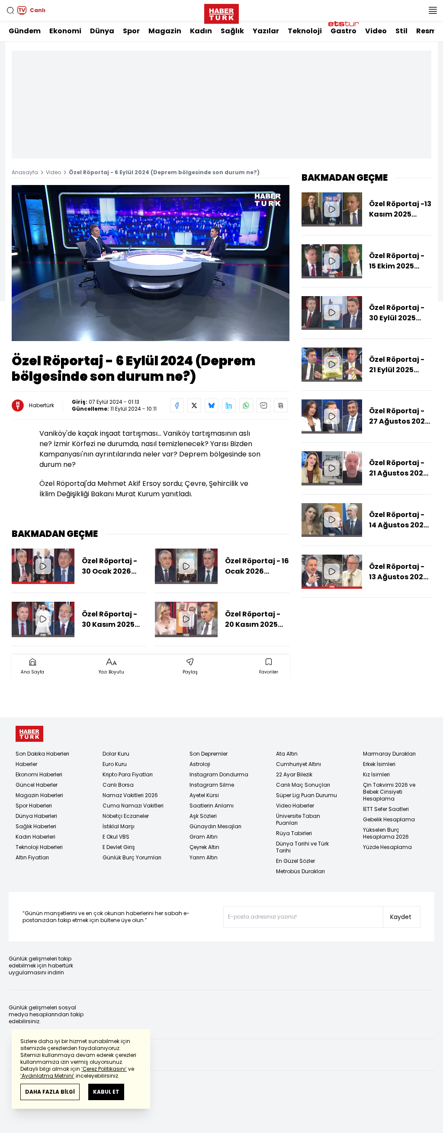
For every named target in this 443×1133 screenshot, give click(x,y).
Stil (401, 31)
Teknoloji (305, 31)
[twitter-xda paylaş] (194, 405)
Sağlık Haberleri (36, 826)
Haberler (26, 764)
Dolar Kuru (116, 753)
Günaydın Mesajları (215, 826)
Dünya (102, 31)
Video (376, 31)
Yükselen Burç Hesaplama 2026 (386, 833)
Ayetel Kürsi (204, 795)
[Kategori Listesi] (432, 10)
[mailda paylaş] (263, 405)
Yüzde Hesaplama (387, 847)
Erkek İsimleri (379, 764)
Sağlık (232, 31)
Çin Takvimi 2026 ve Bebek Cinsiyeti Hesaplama (389, 791)
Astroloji (199, 764)
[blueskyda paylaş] (211, 405)
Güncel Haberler (37, 784)
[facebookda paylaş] (177, 405)
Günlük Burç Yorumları (132, 857)
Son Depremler (208, 753)
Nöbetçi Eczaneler (126, 816)
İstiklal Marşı (119, 826)
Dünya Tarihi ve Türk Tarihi (302, 847)
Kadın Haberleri (35, 836)
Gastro (343, 31)
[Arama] (10, 10)
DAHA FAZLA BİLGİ (50, 1091)
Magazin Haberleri (39, 795)
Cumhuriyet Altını (298, 764)
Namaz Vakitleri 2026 (130, 795)
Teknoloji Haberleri (39, 847)
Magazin (164, 31)
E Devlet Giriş (119, 847)
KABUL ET (106, 1091)
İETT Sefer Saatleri (386, 809)
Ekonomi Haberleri (39, 774)
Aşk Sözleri (203, 816)
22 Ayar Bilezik (294, 774)
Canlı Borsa (118, 784)
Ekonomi (65, 31)
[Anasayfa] (29, 734)
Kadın (201, 31)
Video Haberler (295, 805)
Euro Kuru (115, 764)
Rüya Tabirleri (294, 833)
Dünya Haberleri (36, 816)
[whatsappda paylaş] (246, 405)
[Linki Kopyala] (281, 405)
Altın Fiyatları (32, 857)
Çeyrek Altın (204, 847)
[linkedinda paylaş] (229, 405)
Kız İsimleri (376, 774)
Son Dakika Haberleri (42, 753)
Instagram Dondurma (218, 774)
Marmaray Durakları (389, 753)
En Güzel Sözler (295, 861)
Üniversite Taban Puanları (298, 819)
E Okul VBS (116, 836)
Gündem (25, 31)
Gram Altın (203, 836)
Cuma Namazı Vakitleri (133, 805)
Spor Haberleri (34, 805)
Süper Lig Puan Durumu (306, 795)
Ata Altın (287, 753)
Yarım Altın (203, 857)
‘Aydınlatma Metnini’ (47, 1075)
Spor (131, 31)
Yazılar (266, 31)
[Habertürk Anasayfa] (221, 12)
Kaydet (400, 917)
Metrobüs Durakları (300, 871)
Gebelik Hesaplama (389, 819)
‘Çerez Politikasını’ (104, 1068)
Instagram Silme (211, 784)
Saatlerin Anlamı (211, 805)
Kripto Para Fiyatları (128, 774)
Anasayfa (25, 172)
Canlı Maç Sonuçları (303, 784)
